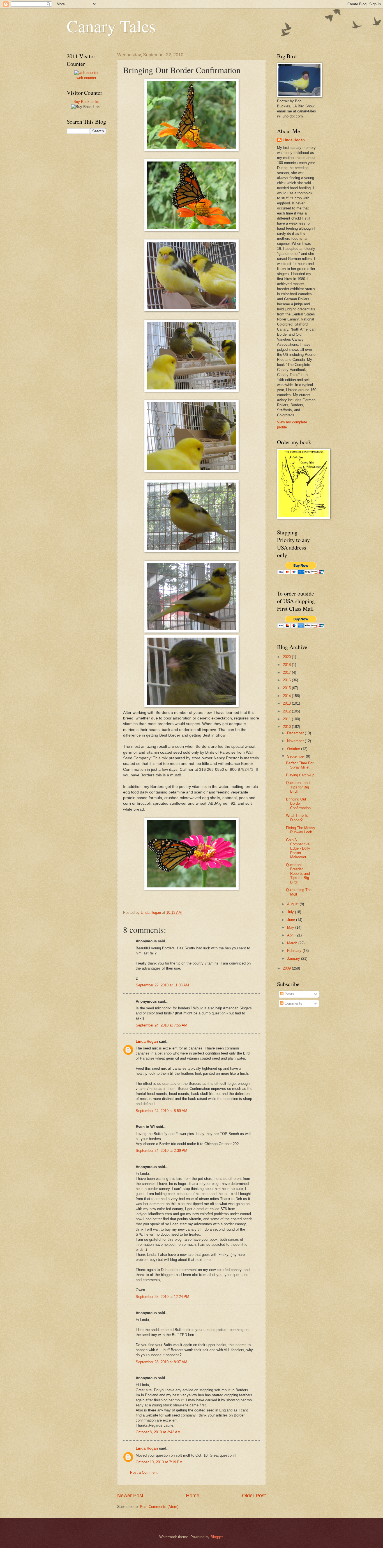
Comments (292, 1003)
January (294, 958)
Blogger (217, 1537)
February (295, 951)
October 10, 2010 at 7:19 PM (159, 1462)
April (291, 935)
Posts (288, 994)
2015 (287, 688)
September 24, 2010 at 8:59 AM (161, 1111)
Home (192, 1495)
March (292, 943)
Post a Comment (144, 1472)
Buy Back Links (86, 102)
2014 (287, 696)
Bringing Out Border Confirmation (298, 803)
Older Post (254, 1495)
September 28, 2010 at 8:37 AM (161, 1362)
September (296, 756)
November (296, 741)
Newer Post (130, 1495)
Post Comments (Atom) (159, 1507)
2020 (287, 657)
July (291, 912)
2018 (287, 665)
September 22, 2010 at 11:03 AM (162, 985)
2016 (287, 680)
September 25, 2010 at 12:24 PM (162, 1297)
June (291, 920)
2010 (287, 727)
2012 (287, 711)
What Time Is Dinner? (297, 817)
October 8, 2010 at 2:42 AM (158, 1432)
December (296, 733)
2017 (287, 672)
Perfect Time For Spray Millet (299, 765)
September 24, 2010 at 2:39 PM (161, 1150)
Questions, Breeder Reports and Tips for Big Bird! (298, 873)
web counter (86, 78)
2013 (287, 703)
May (291, 927)
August (293, 904)
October (294, 749)
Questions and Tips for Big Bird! (298, 787)
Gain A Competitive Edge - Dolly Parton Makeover (298, 848)
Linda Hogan (147, 1041)
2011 (287, 719)
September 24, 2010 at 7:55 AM (161, 1025)
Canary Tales (111, 26)
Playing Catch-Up (300, 775)
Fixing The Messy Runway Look (300, 830)
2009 (287, 968)
